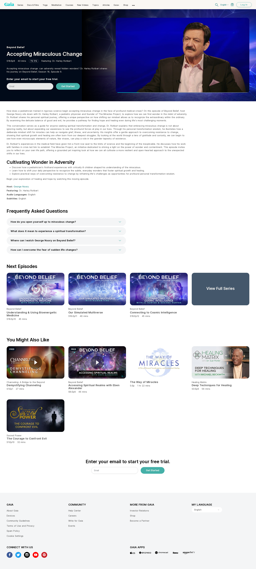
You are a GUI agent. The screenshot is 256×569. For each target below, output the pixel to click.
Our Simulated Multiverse (85, 312)
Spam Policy (13, 531)
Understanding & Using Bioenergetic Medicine (32, 314)
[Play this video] (35, 362)
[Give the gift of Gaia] (232, 4)
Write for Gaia (75, 520)
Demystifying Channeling (24, 385)
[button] (66, 222)
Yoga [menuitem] (45, 5)
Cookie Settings (15, 536)
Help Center (74, 510)
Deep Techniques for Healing (212, 385)
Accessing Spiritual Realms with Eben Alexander (94, 387)
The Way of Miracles (144, 382)
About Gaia (12, 510)
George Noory (21, 186)
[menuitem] (20, 4)
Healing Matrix (199, 382)
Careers (72, 515)
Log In (244, 4)
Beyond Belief (16, 47)
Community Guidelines (18, 520)
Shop (132, 515)
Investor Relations (139, 510)
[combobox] (207, 509)
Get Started (68, 86)
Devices (11, 515)
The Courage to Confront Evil (27, 438)
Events (71, 525)
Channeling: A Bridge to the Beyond (26, 382)
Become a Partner (139, 520)
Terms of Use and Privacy (20, 525)
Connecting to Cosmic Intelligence (153, 312)
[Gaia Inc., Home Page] (9, 4)
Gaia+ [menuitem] (116, 5)
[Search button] (216, 4)
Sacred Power (14, 435)
